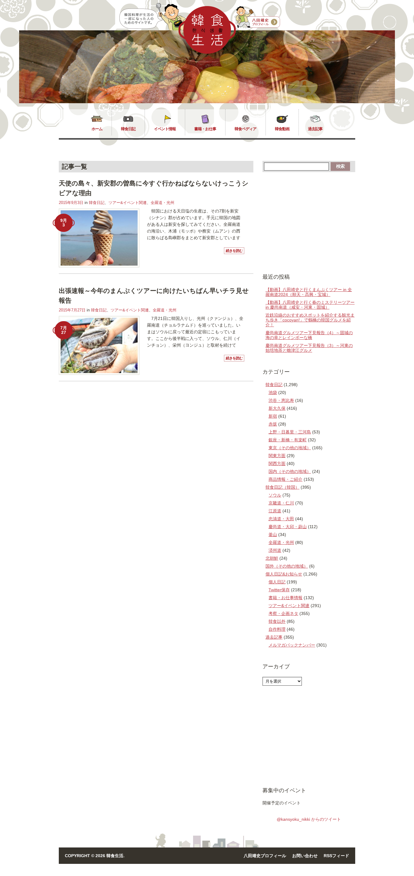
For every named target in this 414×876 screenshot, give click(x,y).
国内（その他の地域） (290, 471)
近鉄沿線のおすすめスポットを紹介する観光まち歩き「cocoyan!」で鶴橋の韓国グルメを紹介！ (310, 320)
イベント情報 (165, 129)
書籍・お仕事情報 (285, 597)
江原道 (275, 510)
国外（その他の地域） (286, 566)
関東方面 (277, 455)
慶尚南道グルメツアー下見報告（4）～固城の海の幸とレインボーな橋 (309, 335)
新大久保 (277, 408)
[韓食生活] (207, 52)
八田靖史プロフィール (265, 855)
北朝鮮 (271, 558)
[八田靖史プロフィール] (258, 17)
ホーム (97, 129)
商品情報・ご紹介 (285, 479)
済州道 (275, 550)
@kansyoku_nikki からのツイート (309, 819)
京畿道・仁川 (281, 503)
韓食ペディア (245, 129)
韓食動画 (282, 129)
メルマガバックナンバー (292, 645)
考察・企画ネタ (283, 613)
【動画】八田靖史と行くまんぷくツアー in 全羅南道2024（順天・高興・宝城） (308, 292)
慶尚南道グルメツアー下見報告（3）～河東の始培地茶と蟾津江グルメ (309, 348)
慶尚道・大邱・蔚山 (288, 526)
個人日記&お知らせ (283, 574)
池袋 (273, 392)
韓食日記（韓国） (282, 487)
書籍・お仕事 (205, 129)
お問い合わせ (305, 855)
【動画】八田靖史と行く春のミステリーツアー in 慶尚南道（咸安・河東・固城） (310, 305)
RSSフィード (336, 855)
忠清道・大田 (281, 518)
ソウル (275, 495)
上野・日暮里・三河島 (290, 432)
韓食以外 (277, 621)
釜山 (273, 534)
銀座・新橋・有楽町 (288, 439)
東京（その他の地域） (290, 447)
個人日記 (277, 581)
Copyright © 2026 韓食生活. (95, 855)
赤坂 (273, 424)
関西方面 (277, 463)
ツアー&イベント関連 (128, 202)
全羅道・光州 (162, 202)
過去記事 (315, 129)
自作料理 (277, 629)
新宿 (273, 416)
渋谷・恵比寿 (281, 400)
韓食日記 (128, 129)
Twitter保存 (279, 589)
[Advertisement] (308, 222)
